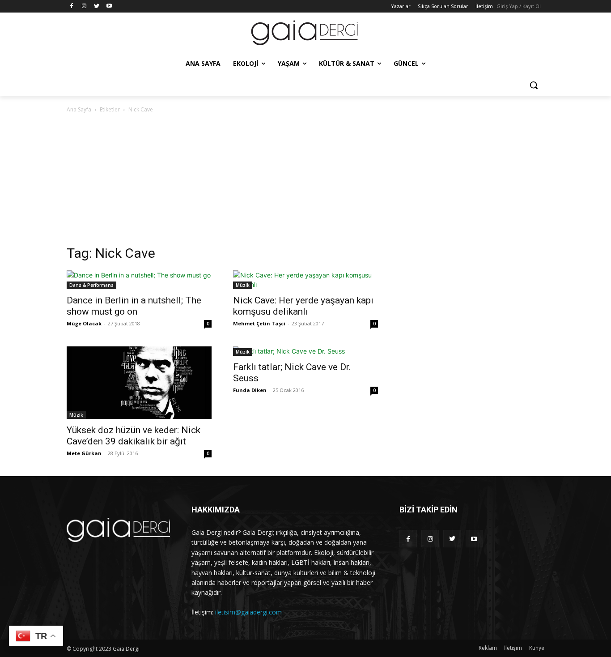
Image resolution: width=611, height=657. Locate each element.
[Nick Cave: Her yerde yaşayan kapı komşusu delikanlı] (305, 279)
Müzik (243, 285)
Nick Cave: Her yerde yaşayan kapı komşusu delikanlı (303, 306)
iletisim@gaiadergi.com (248, 612)
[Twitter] (97, 6)
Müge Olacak (84, 323)
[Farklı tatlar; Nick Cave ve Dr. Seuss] (305, 351)
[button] (533, 85)
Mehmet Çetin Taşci (259, 323)
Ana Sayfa (79, 109)
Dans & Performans (91, 285)
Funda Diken (250, 390)
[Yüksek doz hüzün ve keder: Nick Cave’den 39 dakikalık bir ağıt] (139, 382)
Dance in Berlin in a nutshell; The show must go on (134, 306)
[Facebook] (72, 6)
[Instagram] (84, 6)
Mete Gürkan (84, 453)
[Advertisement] (305, 181)
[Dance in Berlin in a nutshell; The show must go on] (139, 279)
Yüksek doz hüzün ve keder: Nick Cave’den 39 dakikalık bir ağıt (133, 436)
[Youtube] (109, 6)
